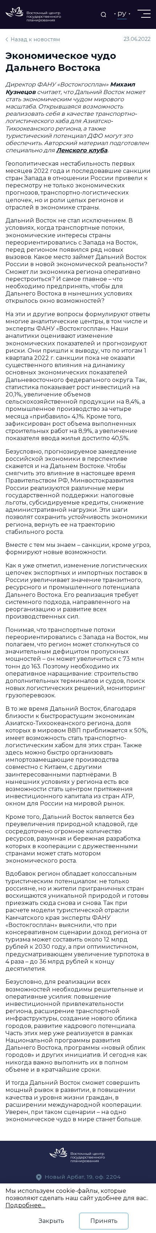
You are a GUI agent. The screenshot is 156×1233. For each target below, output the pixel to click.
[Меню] (143, 14)
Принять (104, 1220)
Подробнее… (25, 1205)
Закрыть (51, 1220)
